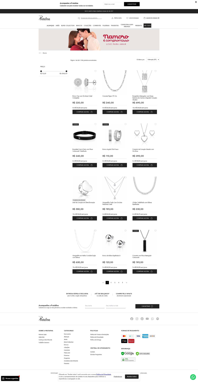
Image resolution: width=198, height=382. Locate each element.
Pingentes (115, 26)
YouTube (147, 318)
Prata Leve (67, 353)
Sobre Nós (41, 337)
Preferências (118, 376)
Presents (138, 26)
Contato (92, 352)
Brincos (79, 26)
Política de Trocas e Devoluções (99, 334)
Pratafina (44, 18)
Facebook (132, 318)
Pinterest (142, 318)
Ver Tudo (147, 26)
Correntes (97, 26)
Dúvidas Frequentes (96, 354)
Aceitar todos (132, 376)
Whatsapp (152, 318)
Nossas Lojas (43, 334)
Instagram (137, 318)
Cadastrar (146, 306)
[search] (79, 18)
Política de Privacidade (96, 337)
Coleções (87, 26)
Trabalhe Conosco (44, 342)
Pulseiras (106, 26)
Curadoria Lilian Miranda (127, 25)
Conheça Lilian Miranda (45, 340)
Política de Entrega (95, 340)
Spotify (157, 318)
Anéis (58, 26)
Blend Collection (67, 26)
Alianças (50, 26)
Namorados (67, 334)
